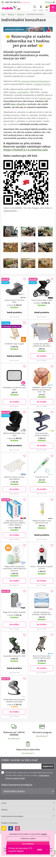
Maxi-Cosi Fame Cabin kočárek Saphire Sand (42, 657)
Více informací (13, 738)
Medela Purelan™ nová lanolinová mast (41, 521)
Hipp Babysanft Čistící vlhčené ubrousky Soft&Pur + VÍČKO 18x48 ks (14, 522)
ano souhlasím (28, 844)
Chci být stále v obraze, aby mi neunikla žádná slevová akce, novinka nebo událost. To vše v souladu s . (29, 775)
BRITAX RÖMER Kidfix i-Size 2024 (14, 434)
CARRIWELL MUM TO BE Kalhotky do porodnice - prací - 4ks (41, 389)
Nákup (4, 809)
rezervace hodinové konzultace (35, 81)
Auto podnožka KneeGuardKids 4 (42, 434)
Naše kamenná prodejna (12, 816)
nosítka (44, 92)
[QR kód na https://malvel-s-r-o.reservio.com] (25, 182)
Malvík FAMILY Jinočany (14, 791)
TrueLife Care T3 (41, 477)
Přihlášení (48, 2)
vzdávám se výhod (28, 838)
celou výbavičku (18, 104)
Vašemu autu (45, 98)
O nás (3, 803)
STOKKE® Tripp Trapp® (14, 344)
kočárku (12, 92)
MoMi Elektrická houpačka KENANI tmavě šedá (14, 700)
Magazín (11, 14)
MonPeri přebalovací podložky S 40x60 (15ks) (41, 613)
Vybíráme (20, 14)
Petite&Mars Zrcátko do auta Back (14, 388)
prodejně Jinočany (42, 84)
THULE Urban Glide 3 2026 (41, 300)
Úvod (3, 14)
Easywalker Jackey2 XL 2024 (14, 656)
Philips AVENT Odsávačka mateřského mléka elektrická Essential (14, 568)
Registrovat (48, 766)
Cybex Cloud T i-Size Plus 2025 (14, 301)
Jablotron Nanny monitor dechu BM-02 (14, 478)
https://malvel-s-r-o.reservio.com (25, 150)
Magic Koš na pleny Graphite (14, 612)
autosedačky (22, 92)
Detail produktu (14, 312)
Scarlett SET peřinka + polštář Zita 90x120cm (42, 345)
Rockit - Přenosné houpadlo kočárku (41, 567)
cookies (44, 834)
